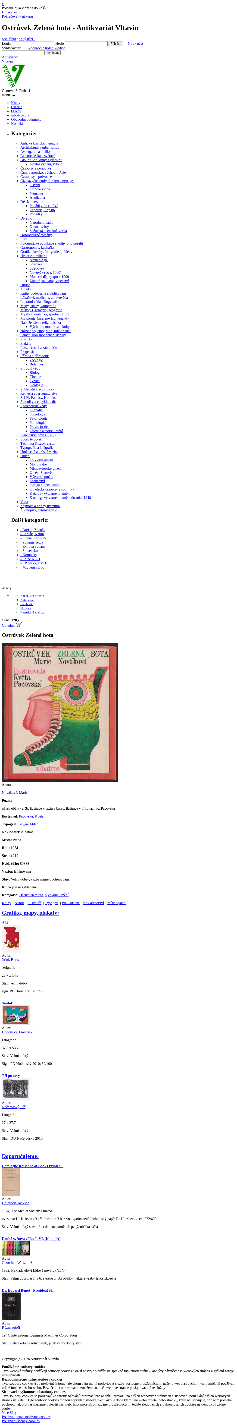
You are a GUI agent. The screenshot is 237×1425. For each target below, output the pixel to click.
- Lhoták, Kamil (32, 534)
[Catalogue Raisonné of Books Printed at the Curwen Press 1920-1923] (11, 1195)
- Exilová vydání (32, 546)
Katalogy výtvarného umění (50, 493)
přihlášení (9, 39)
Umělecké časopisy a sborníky (52, 489)
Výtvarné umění (41, 477)
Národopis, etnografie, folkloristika (45, 331)
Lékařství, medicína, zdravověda (44, 297)
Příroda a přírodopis (34, 356)
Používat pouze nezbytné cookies (26, 1417)
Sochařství (37, 481)
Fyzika (35, 381)
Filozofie (36, 410)
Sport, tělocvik (31, 439)
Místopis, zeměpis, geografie (41, 310)
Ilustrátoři (34, 903)
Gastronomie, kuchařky (37, 247)
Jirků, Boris (10, 960)
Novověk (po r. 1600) (45, 272)
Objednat (9, 625)
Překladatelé (71, 903)
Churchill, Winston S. (17, 1263)
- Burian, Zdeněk (32, 530)
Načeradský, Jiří (13, 1107)
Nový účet (135, 43)
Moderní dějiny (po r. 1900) (50, 277)
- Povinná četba (31, 542)
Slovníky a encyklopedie (38, 402)
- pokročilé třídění (41, 48)
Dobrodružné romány (36, 235)
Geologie (36, 385)
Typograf (51, 903)
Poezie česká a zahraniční (39, 347)
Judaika (25, 289)
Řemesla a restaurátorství (38, 393)
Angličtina (37, 197)
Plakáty (25, 343)
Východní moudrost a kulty (50, 327)
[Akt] (11, 951)
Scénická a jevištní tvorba (48, 231)
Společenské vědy (33, 406)
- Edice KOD (30, 559)
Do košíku (9, 12)
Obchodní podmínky (26, 119)
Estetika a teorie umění (46, 431)
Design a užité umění (45, 485)
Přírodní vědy (30, 368)
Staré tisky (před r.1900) (38, 435)
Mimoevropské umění (46, 468)
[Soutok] (16, 1024)
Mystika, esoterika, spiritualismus (44, 314)
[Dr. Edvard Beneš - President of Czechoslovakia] (11, 1319)
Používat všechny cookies (21, 1421)
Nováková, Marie (15, 793)
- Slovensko (29, 551)
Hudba (25, 285)
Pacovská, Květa (31, 816)
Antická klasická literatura (39, 143)
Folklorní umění (41, 460)
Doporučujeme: (20, 1156)
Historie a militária (33, 256)
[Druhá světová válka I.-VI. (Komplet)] (16, 1254)
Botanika (36, 364)
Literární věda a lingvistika (39, 302)
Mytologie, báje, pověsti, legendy (44, 318)
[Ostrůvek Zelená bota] (60, 781)
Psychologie (38, 418)
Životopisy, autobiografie (38, 510)
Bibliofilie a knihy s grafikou (41, 160)
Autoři (19, 903)
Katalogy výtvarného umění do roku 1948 (60, 498)
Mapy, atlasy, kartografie (38, 306)
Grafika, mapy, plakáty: (30, 913)
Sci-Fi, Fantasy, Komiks (38, 398)
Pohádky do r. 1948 (44, 206)
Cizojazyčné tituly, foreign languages (47, 181)
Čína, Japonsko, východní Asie (43, 172)
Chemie (35, 377)
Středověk (37, 268)
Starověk (36, 264)
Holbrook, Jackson (15, 1203)
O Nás (16, 111)
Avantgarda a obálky (35, 152)
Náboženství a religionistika (40, 322)
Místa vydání (116, 903)
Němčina (36, 193)
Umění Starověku (42, 473)
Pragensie (27, 352)
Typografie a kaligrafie (36, 448)
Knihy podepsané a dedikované (43, 293)
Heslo (59, 43)
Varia (24, 502)
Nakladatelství (93, 903)
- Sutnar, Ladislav (33, 538)
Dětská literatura (32, 202)
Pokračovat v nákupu (17, 16)
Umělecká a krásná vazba (39, 452)
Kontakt (17, 124)
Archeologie (39, 260)
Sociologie (37, 414)
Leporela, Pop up (42, 210)
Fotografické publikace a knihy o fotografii (51, 243)
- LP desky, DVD (33, 563)
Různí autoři (11, 1327)
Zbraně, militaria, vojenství (49, 281)
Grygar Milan (28, 824)
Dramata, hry (39, 227)
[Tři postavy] (16, 1099)
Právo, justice (39, 427)
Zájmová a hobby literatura (40, 506)
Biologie (36, 372)
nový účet (27, 39)
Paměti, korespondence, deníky (43, 335)
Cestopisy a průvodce (36, 177)
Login (6, 43)
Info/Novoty (20, 115)
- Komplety (28, 555)
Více (5, 1413)
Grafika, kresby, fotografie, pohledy (46, 252)
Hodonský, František (17, 1032)
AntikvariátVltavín (10, 59)
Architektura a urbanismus (39, 147)
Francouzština (40, 189)
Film (23, 239)
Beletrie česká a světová (37, 156)
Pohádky (36, 214)
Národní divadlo (41, 222)
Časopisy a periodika (35, 168)
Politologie (37, 423)
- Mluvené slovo (32, 567)
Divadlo (26, 218)
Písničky (26, 339)
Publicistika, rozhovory (37, 389)
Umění (25, 456)
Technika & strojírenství (37, 443)
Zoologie (36, 360)
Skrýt (14, 1413)
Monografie (38, 464)
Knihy (15, 103)
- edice (60, 48)
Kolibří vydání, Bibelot (46, 164)
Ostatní (35, 185)
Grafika (16, 107)
